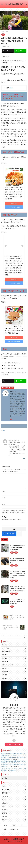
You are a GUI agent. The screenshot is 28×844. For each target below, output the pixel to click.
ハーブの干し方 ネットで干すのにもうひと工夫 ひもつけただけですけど (18, 588)
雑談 (4, 430)
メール (4, 497)
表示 (11, 88)
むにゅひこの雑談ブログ (14, 4)
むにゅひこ (14, 755)
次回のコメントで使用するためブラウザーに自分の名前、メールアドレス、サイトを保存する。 (13, 512)
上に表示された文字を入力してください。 (12, 519)
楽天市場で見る (14, 203)
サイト (3, 504)
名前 (3, 491)
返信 (24, 458)
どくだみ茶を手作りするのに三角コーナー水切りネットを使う (17, 547)
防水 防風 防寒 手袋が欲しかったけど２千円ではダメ (17, 560)
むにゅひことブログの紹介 (14, 744)
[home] (11, 419)
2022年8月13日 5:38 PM (13, 440)
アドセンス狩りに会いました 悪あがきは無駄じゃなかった (17, 601)
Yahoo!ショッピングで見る (14, 207)
